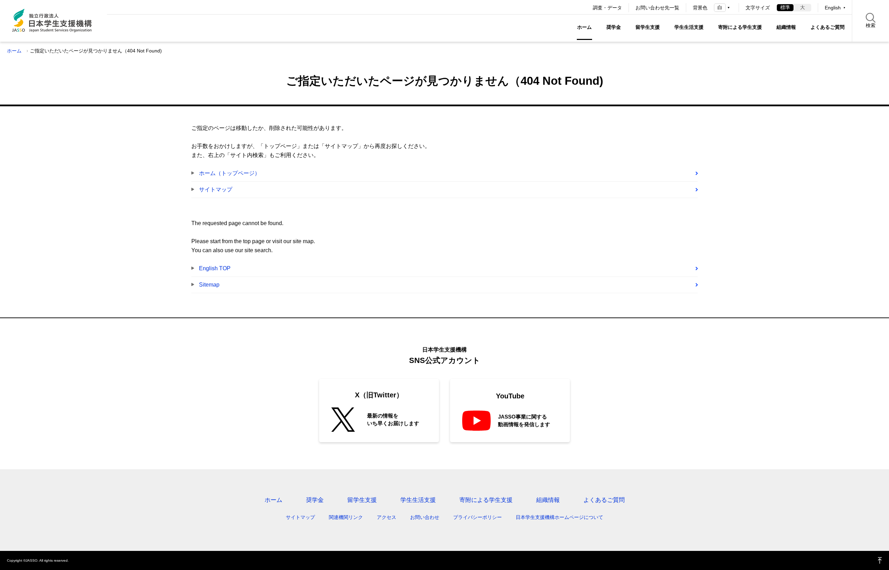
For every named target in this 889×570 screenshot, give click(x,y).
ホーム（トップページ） (229, 173)
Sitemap (209, 285)
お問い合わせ (424, 517)
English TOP (215, 268)
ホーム (584, 27)
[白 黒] (723, 7)
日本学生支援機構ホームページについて (559, 517)
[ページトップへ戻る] (880, 560)
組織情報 (786, 27)
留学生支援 (647, 27)
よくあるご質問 (828, 27)
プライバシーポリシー (477, 517)
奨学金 (613, 27)
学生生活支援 (689, 27)
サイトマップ (215, 189)
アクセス (386, 517)
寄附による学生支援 (740, 27)
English (833, 7)
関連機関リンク (346, 517)
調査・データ (607, 7)
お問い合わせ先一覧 (657, 7)
